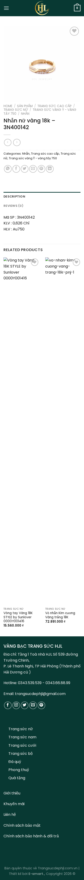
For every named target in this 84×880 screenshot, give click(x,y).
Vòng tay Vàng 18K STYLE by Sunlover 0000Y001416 (18, 617)
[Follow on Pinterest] (41, 705)
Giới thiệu (12, 793)
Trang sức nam (22, 737)
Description (14, 196)
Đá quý (14, 761)
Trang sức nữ (16, 110)
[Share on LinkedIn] (50, 169)
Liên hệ (10, 814)
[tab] (42, 196)
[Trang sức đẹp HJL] (42, 8)
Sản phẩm (25, 106)
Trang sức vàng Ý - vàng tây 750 (40, 112)
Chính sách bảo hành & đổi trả (31, 836)
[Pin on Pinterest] (41, 169)
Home (8, 106)
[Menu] (6, 8)
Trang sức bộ (20, 753)
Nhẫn (25, 114)
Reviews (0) (13, 206)
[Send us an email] (33, 705)
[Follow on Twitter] (24, 705)
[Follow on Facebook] (8, 705)
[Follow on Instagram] (16, 705)
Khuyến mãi (14, 804)
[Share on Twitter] (24, 169)
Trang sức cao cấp (54, 106)
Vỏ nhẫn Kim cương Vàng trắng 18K (60, 615)
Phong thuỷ (18, 769)
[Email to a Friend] (33, 169)
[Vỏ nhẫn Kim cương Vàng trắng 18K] (63, 431)
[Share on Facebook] (16, 169)
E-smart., (36, 873)
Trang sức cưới (22, 745)
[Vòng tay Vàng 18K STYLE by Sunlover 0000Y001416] (22, 431)
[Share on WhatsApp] (8, 169)
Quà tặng (16, 778)
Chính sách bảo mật (22, 825)
